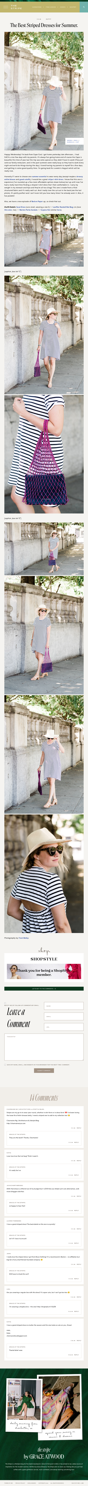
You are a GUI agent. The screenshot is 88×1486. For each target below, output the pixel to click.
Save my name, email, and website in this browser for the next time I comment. (38, 1064)
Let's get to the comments (42, 988)
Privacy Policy (20, 1483)
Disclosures (32, 1483)
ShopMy (73, 7)
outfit (48, 19)
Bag (75, 140)
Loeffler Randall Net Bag (63, 207)
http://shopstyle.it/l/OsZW (46, 1307)
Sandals (70, 142)
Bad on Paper (37, 201)
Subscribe (37, 7)
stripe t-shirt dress (55, 179)
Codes (62, 7)
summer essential (39, 176)
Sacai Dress (21, 207)
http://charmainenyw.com (16, 1123)
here (59, 210)
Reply (79, 1128)
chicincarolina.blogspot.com (17, 1336)
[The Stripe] (16, 7)
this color (8, 210)
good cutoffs (24, 179)
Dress (69, 140)
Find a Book (51, 7)
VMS (78, 1483)
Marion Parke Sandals (28, 210)
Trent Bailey (24, 938)
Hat (77, 142)
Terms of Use (8, 1483)
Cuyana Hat (45, 210)
